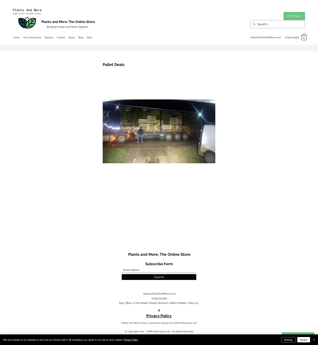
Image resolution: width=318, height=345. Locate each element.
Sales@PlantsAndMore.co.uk (265, 37)
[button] (304, 36)
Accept (303, 339)
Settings (288, 339)
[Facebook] (159, 310)
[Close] (314, 339)
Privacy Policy (159, 315)
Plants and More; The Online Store (159, 254)
